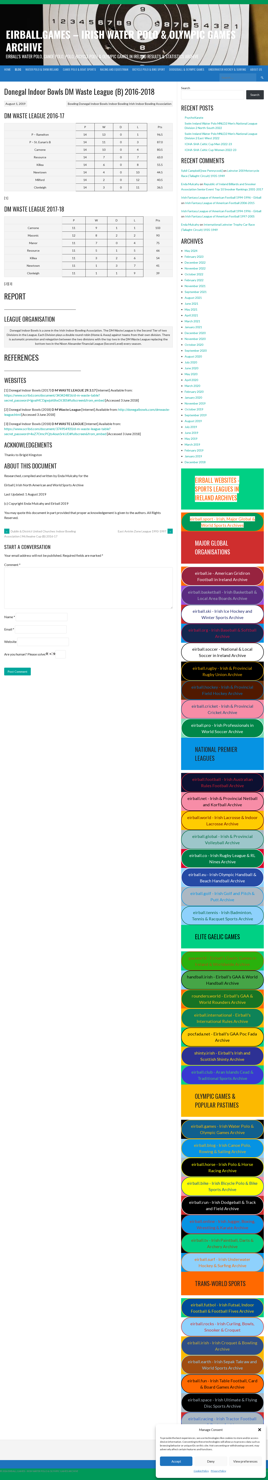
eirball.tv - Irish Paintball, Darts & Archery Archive (222, 1243)
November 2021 (195, 286)
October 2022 (194, 274)
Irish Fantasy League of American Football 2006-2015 (220, 203)
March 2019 (192, 444)
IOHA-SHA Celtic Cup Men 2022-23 (208, 144)
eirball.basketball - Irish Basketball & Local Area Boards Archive (222, 595)
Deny (211, 1461)
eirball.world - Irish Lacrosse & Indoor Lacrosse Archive (222, 820)
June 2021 (191, 303)
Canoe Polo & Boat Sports (79, 69)
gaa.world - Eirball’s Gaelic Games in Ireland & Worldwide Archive (222, 961)
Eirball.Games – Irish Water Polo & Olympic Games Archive (121, 40)
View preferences (245, 1461)
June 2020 (191, 368)
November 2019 (195, 403)
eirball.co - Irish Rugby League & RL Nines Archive (222, 858)
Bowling (73, 103)
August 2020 (193, 356)
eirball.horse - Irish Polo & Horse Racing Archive (222, 1167)
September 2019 (196, 415)
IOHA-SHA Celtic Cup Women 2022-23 (210, 150)
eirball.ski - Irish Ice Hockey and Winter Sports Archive (222, 614)
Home (7, 69)
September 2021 (196, 292)
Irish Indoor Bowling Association (150, 103)
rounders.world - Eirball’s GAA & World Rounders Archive (222, 999)
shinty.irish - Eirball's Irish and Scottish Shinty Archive (222, 1056)
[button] (260, 1430)
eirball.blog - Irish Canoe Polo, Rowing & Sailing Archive (222, 1148)
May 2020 (191, 374)
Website (10, 642)
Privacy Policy (218, 1470)
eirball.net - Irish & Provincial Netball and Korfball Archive (222, 801)
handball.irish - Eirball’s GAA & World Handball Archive (222, 980)
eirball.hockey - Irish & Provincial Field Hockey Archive (222, 690)
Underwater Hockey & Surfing (227, 69)
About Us (256, 69)
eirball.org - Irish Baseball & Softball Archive (222, 633)
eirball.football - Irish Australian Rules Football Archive (222, 782)
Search (185, 88)
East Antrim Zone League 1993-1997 (145, 531)
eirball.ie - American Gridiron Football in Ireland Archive (222, 576)
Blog (18, 69)
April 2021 (191, 315)
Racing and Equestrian (114, 69)
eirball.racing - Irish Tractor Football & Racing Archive (222, 1421)
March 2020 (192, 386)
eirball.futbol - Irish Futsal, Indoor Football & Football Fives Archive (222, 1308)
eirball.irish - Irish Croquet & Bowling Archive (222, 1345)
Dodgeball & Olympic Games (186, 69)
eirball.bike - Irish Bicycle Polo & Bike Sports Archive (222, 1186)
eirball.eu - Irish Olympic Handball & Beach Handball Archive (222, 877)
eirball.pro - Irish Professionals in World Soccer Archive (222, 728)
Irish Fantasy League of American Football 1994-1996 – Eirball (221, 197)
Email (9, 629)
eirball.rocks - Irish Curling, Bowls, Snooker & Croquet (222, 1326)
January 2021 (193, 327)
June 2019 (191, 432)
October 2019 (194, 409)
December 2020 (195, 333)
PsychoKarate (194, 117)
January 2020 (193, 397)
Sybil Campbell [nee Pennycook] (202, 170)
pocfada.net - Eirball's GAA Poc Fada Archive (222, 1037)
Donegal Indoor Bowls (93, 103)
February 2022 (194, 280)
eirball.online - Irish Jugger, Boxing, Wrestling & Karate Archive (222, 1224)
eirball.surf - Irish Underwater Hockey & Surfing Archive (222, 1262)
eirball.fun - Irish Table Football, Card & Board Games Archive (222, 1383)
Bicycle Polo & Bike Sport (148, 69)
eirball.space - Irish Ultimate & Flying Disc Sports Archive (222, 1402)
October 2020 (194, 344)
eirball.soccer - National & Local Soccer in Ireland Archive (222, 652)
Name (9, 617)
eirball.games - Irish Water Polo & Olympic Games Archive (222, 1129)
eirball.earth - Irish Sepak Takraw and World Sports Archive (222, 1364)
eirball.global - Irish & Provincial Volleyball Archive (222, 839)
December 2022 (195, 262)
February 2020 (194, 391)
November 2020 (195, 339)
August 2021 (193, 297)
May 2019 (191, 438)
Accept (176, 1461)
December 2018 (195, 462)
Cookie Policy (201, 1470)
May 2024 (191, 250)
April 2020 (191, 380)
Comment (12, 565)
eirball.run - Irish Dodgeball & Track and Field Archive (222, 1205)
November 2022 (195, 268)
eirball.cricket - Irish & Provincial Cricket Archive (222, 709)
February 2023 (194, 256)
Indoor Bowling (118, 103)
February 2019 (194, 450)
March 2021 (192, 321)
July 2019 (191, 427)
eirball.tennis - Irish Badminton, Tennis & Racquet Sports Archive (222, 915)
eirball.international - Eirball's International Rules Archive (222, 1018)
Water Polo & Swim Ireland (42, 69)
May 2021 (191, 309)
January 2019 (193, 456)
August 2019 (193, 421)
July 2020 (191, 362)
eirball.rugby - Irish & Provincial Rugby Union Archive (222, 671)
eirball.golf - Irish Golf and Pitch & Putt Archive (222, 896)
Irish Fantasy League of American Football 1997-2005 (220, 216)
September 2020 (196, 350)
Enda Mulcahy (190, 184)
